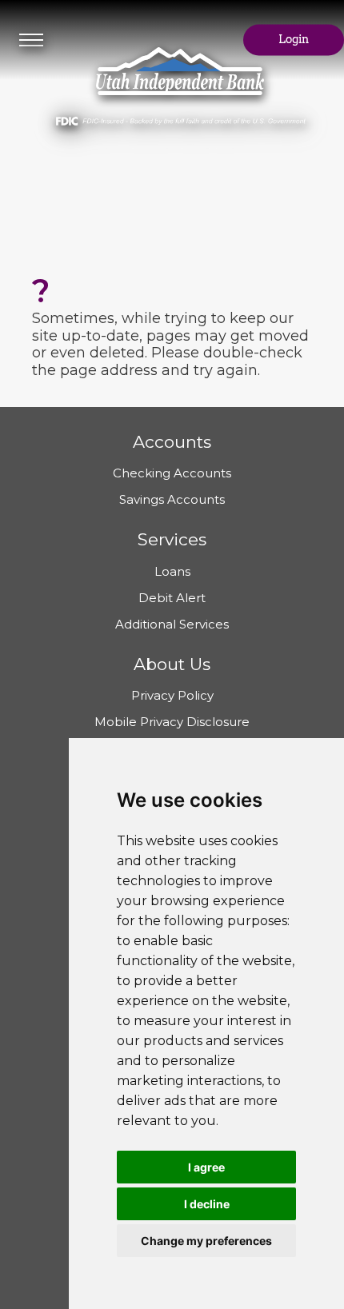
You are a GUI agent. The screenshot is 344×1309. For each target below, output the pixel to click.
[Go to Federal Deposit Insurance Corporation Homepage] (180, 116)
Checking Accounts (172, 473)
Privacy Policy (172, 695)
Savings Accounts (172, 499)
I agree (206, 1167)
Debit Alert (172, 597)
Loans (172, 571)
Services (172, 539)
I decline (207, 1204)
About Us (172, 664)
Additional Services (172, 624)
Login (293, 40)
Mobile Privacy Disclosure (172, 721)
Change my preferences (206, 1240)
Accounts (172, 442)
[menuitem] (31, 40)
